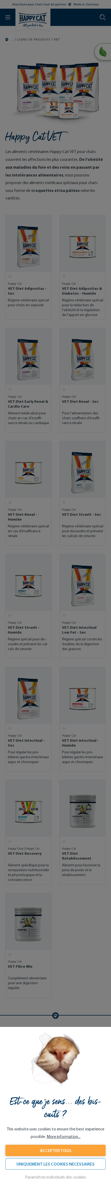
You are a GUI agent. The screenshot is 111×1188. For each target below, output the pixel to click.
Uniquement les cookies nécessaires (55, 1164)
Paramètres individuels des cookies (55, 1177)
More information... (64, 1136)
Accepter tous (55, 1150)
